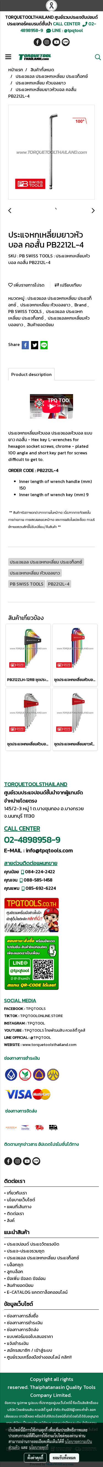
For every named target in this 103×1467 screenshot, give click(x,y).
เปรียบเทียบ (70, 285)
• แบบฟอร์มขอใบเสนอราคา (28, 1336)
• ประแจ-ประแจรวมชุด (24, 1251)
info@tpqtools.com (49, 850)
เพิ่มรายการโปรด (28, 285)
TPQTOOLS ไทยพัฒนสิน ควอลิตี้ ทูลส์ (54, 1030)
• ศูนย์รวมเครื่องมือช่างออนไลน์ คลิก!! (38, 1357)
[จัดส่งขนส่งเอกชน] (53, 1126)
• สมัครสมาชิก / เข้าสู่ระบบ (28, 1350)
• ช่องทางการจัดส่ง (21, 1329)
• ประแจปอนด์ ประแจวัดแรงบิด (31, 1244)
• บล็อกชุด (13, 1264)
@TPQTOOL (40, 1037)
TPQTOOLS (36, 1009)
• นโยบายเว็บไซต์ (19, 1199)
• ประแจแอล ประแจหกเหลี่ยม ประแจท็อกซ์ (41, 1257)
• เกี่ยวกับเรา (15, 1192)
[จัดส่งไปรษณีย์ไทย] (25, 1126)
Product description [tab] (31, 374)
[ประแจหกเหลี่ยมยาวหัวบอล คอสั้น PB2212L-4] (51, 152)
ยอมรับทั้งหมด (64, 1457)
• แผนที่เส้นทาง (17, 1206)
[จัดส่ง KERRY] (11, 1126)
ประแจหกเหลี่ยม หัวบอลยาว (45, 304)
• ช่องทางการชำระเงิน (23, 1322)
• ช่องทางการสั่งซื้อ (21, 1315)
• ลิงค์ (9, 1220)
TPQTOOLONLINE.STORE (41, 1016)
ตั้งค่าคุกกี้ (35, 1457)
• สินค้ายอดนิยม (19, 1285)
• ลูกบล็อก (13, 1271)
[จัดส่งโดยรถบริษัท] (39, 1126)
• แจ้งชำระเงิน (16, 1343)
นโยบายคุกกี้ (38, 1447)
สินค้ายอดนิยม (40, 324)
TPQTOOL (36, 1023)
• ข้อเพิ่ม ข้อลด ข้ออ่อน (25, 1278)
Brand (81, 304)
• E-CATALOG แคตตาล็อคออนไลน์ (36, 1292)
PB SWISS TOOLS (25, 311)
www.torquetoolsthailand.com (49, 1045)
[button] (96, 57)
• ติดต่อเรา (14, 1213)
